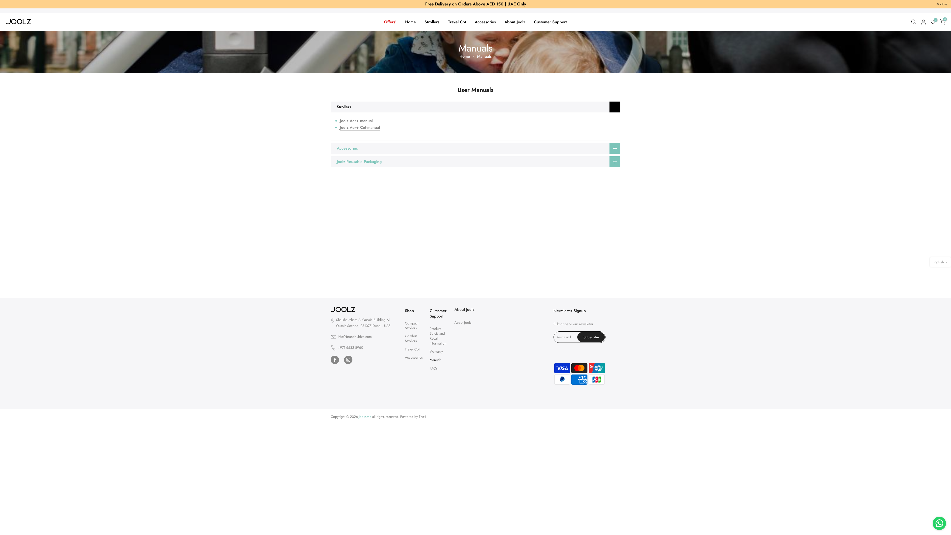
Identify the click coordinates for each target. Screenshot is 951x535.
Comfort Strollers (411, 339)
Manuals (436, 360)
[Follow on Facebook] (335, 360)
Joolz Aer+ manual (356, 121)
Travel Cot (457, 22)
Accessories (485, 22)
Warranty (436, 351)
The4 (422, 417)
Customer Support (550, 22)
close (10, 4)
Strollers (431, 22)
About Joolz (514, 22)
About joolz (462, 323)
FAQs (434, 368)
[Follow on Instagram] (348, 360)
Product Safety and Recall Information (438, 336)
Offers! (390, 22)
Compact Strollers (411, 326)
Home (410, 22)
